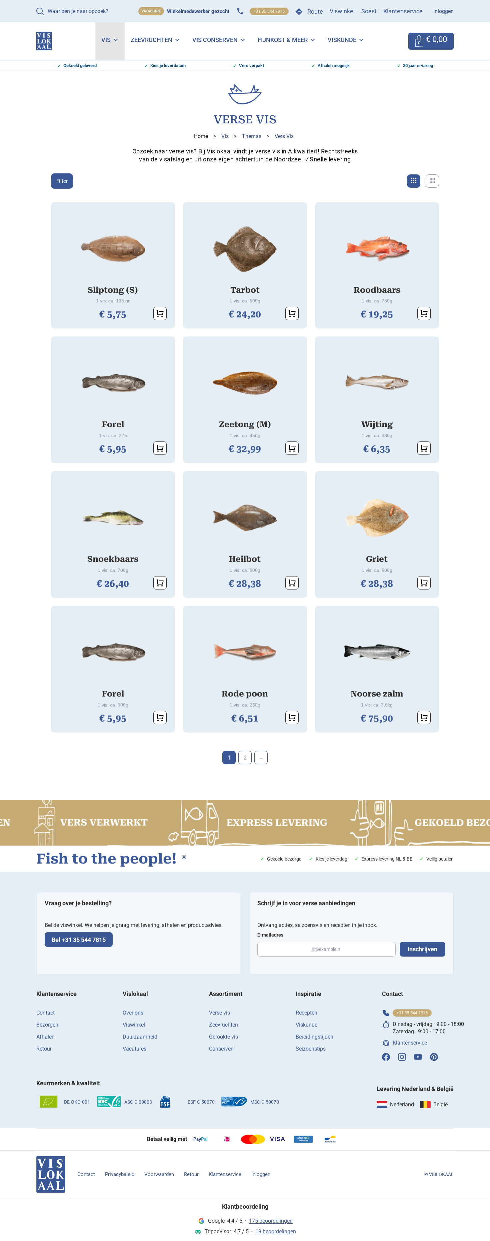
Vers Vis (284, 136)
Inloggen (443, 11)
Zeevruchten (151, 39)
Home (201, 136)
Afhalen (45, 1037)
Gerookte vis (223, 1037)
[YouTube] (418, 1057)
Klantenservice (403, 11)
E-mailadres (270, 935)
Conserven (221, 1049)
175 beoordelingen (271, 1221)
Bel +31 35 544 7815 (79, 939)
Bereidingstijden (314, 1037)
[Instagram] (402, 1057)
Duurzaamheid (140, 1037)
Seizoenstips (311, 1049)
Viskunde (342, 39)
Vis (106, 39)
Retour (44, 1049)
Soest (369, 11)
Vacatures (134, 1049)
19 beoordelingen (275, 1231)
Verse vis (219, 1013)
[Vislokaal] (50, 1174)
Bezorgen (47, 1025)
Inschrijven (422, 949)
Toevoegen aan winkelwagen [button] (160, 313)
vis (225, 136)
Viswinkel (342, 11)
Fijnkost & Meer (283, 39)
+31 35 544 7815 (269, 11)
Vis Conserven (215, 39)
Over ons (133, 1013)
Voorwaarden (159, 1174)
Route (315, 11)
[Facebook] (386, 1057)
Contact (45, 1013)
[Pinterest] (434, 1057)
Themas (251, 136)
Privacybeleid (119, 1174)
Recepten (306, 1013)
